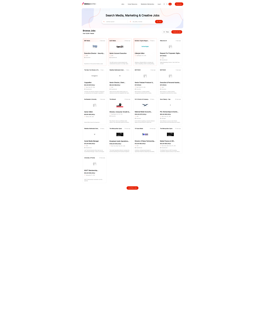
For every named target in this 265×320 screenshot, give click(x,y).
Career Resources (132, 4)
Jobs (122, 4)
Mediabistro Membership (147, 4)
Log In (159, 4)
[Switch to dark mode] (167, 4)
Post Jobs (179, 4)
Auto (170, 4)
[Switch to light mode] (164, 4)
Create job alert (177, 32)
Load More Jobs (132, 188)
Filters (167, 32)
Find (160, 21)
